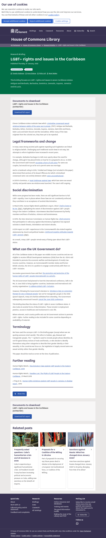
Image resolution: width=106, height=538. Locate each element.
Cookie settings (61, 21)
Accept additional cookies (14, 21)
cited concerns (64, 219)
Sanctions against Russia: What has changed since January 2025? (79, 453)
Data (41, 31)
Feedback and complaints (20, 512)
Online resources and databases (62, 503)
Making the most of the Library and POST (62, 515)
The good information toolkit (62, 510)
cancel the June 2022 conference (50, 300)
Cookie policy (26, 536)
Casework (49, 31)
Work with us (15, 505)
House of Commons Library (35, 39)
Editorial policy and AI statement (19, 508)
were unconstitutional (55, 176)
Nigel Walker (53, 73)
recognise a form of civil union (46, 163)
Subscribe (80, 31)
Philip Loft (42, 73)
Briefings (33, 31)
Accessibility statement (52, 536)
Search (92, 31)
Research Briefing (49, 45)
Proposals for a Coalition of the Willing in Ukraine (52, 452)
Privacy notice (15, 536)
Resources (60, 31)
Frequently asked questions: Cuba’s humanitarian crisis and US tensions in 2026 (22, 455)
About (69, 31)
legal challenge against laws (40, 181)
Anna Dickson (31, 73)
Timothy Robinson (18, 73)
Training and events (61, 507)
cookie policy (53, 15)
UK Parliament (15, 45)
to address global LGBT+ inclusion (41, 286)
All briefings (36, 510)
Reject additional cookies (40, 21)
